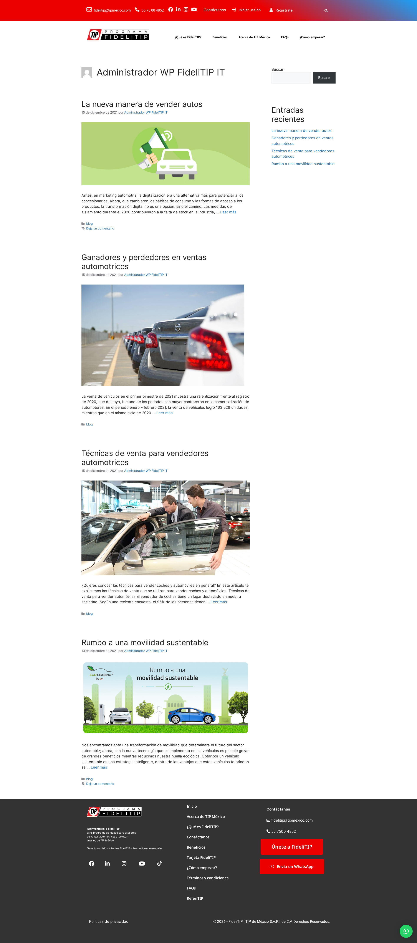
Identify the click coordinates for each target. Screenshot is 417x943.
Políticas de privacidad (109, 921)
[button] (406, 931)
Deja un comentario (100, 228)
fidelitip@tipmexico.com (112, 10)
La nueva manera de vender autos (141, 104)
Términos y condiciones (207, 877)
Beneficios (220, 37)
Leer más (228, 212)
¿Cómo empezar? (312, 37)
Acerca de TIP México (254, 37)
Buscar (277, 69)
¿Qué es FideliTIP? (188, 37)
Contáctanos (215, 10)
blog (89, 223)
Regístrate (284, 10)
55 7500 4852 (283, 831)
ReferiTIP (195, 898)
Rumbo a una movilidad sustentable (144, 642)
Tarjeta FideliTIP (201, 857)
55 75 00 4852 (153, 10)
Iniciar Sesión (250, 10)
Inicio (192, 806)
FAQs (285, 37)
